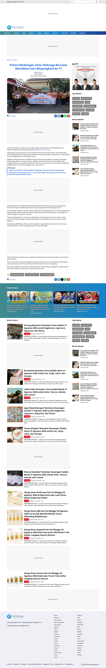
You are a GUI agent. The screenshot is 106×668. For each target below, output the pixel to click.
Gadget (79, 650)
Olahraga (46, 33)
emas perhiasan (79, 110)
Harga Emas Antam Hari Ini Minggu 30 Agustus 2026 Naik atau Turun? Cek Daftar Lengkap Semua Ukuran (45, 576)
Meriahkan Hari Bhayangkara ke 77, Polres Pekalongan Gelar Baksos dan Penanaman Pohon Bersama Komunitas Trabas (37, 173)
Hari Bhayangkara (17, 275)
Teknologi (82, 33)
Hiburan (31, 33)
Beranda (9, 60)
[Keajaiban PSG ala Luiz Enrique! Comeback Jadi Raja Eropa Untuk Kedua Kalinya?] (65, 297)
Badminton (80, 625)
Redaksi (16, 664)
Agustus (76, 98)
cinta (87, 102)
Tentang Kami (69, 664)
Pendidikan (74, 33)
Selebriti (79, 615)
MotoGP (79, 631)
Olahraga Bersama (32, 275)
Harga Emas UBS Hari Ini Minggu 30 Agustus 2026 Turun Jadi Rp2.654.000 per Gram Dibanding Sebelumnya (46, 514)
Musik (55, 657)
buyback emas (78, 102)
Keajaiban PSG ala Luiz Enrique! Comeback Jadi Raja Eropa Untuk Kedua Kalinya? (64, 307)
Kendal (56, 631)
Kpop (55, 655)
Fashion (56, 641)
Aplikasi (79, 648)
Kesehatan (57, 636)
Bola (78, 627)
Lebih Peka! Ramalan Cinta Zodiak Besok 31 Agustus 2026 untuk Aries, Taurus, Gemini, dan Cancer (89, 148)
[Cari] (96, 1)
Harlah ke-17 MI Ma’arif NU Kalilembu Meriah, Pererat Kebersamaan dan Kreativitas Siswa (40, 308)
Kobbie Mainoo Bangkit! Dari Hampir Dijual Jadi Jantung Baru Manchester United (87, 307)
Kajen (15, 60)
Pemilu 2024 (64, 33)
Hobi (78, 618)
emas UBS (90, 110)
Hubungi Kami (59, 664)
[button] (9, 33)
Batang (56, 627)
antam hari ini (86, 98)
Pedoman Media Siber (35, 664)
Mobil (78, 636)
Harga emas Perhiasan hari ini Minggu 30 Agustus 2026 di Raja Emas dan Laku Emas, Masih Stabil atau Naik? (45, 495)
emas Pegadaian (90, 106)
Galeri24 (85, 114)
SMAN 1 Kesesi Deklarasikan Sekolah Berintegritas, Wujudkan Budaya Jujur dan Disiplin (18, 307)
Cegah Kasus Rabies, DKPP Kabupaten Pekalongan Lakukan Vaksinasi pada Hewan (36, 170)
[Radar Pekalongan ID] (15, 27)
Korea (55, 650)
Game (78, 652)
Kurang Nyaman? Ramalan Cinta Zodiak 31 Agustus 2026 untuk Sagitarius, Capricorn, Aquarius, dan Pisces (89, 126)
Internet (79, 655)
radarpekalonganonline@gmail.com (18, 626)
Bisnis (24, 33)
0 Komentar (12, 116)
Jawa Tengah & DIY (59, 622)
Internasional (58, 620)
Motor (79, 638)
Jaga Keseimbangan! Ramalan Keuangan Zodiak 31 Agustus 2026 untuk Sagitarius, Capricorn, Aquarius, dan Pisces (89, 159)
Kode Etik (10, 664)
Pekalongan (57, 625)
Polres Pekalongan (45, 150)
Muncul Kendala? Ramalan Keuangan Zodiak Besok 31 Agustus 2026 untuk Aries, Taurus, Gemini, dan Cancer (46, 474)
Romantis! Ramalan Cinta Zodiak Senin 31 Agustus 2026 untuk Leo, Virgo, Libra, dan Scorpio (89, 137)
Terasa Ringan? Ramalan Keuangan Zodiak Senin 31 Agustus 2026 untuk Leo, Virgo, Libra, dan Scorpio (89, 171)
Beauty (56, 638)
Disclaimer (23, 664)
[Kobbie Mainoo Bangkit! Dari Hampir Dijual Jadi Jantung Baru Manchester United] (88, 297)
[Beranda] (5, 33)
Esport (79, 629)
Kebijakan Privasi (48, 664)
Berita (8, 33)
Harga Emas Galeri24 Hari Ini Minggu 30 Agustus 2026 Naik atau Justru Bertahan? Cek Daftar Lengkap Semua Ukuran (46, 532)
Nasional (56, 618)
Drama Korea (57, 652)
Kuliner (39, 33)
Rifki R (41, 72)
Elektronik (57, 645)
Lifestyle (16, 33)
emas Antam (77, 106)
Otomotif (55, 33)
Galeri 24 (76, 114)
